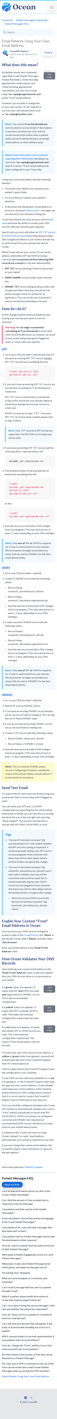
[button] (51, 6)
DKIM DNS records (15, 235)
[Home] (19, 7)
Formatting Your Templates (16, 1272)
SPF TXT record (46, 232)
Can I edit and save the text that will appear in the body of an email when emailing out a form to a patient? (27, 1327)
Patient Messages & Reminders (32, 20)
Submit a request (34, 1166)
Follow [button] (48, 52)
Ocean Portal (31, 934)
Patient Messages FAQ (17, 23)
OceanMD (7, 20)
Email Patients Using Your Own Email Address (25, 1376)
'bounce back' (33, 210)
